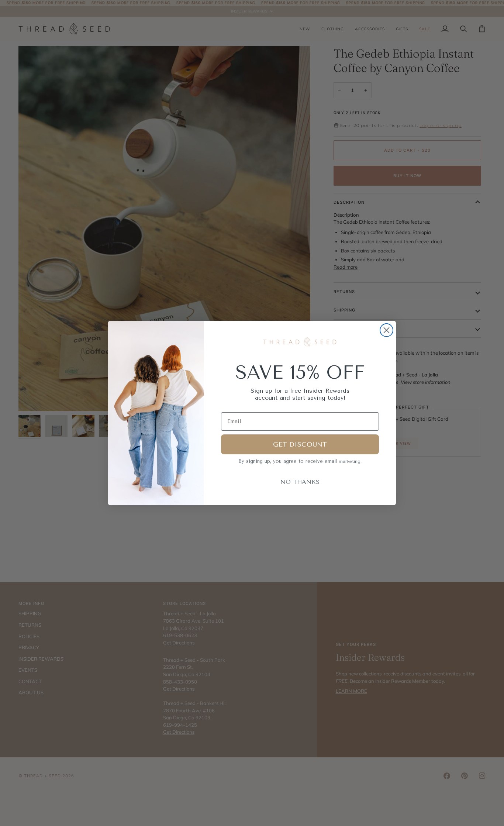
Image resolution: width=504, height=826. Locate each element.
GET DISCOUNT (300, 444)
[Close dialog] (386, 330)
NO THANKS (300, 481)
